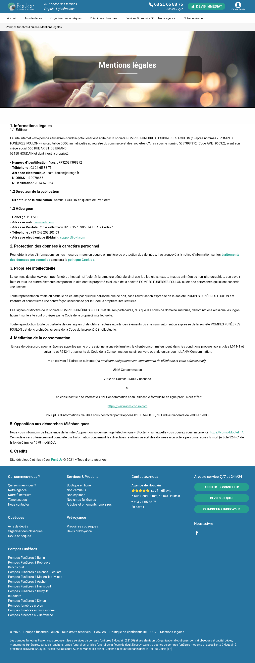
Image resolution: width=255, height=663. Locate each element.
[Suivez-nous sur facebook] (199, 533)
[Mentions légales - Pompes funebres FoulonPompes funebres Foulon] (21, 6)
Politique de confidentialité (128, 632)
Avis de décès (33, 18)
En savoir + (139, 507)
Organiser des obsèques (65, 18)
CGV (153, 632)
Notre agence (166, 18)
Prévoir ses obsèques (103, 18)
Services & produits (138, 18)
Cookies (100, 632)
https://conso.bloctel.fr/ (226, 432)
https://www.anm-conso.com (127, 406)
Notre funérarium (194, 18)
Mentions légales (172, 632)
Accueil (11, 18)
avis (166, 491)
